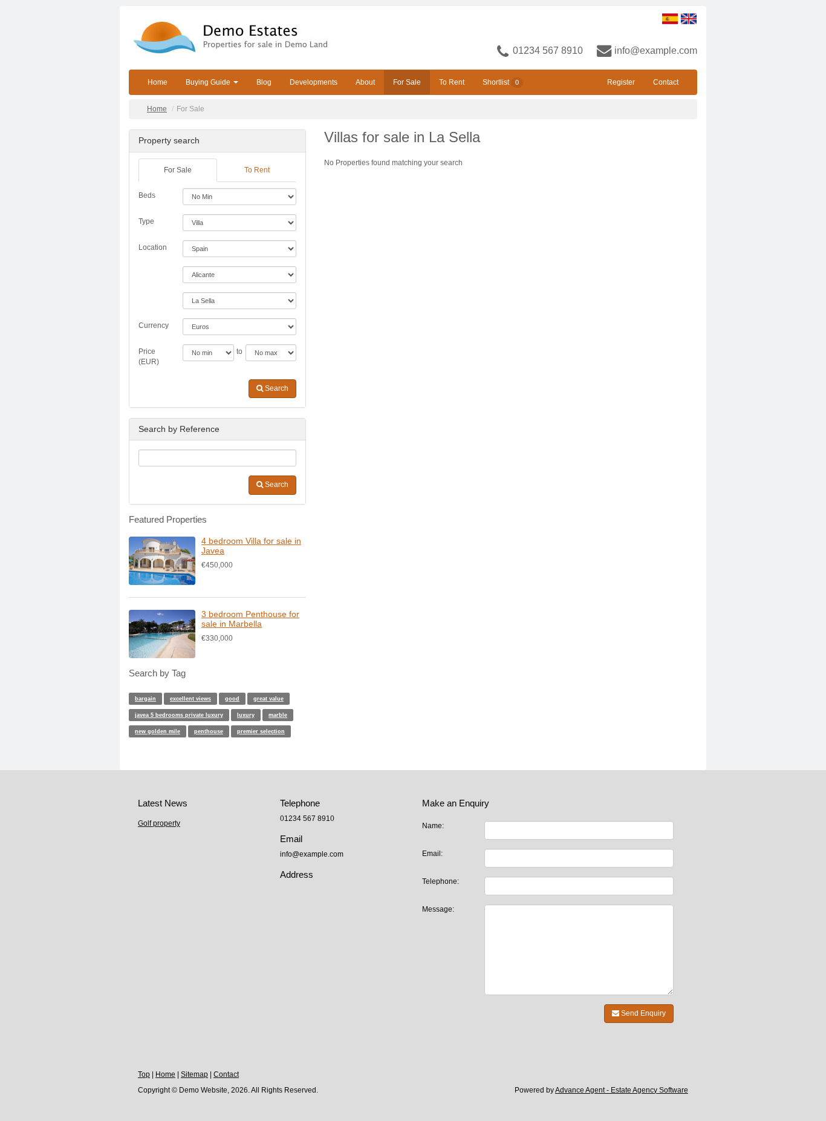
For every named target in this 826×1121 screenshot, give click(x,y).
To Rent (451, 82)
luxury (246, 715)
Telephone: (440, 881)
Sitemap (194, 1074)
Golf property (159, 823)
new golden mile (157, 731)
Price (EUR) (148, 356)
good (232, 699)
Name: (433, 826)
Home (157, 82)
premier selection (261, 731)
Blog (264, 82)
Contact (665, 82)
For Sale (407, 82)
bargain (145, 699)
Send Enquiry (642, 1013)
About (365, 82)
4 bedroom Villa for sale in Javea (251, 545)
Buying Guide (209, 82)
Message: (438, 909)
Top (144, 1074)
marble (277, 715)
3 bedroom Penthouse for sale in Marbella (250, 618)
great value (268, 699)
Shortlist (501, 82)
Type (146, 221)
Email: (432, 853)
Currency (153, 325)
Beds (146, 195)
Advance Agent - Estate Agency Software (621, 1090)
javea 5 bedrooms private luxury (179, 715)
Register (621, 82)
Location (152, 247)
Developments (313, 82)
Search (275, 388)
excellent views (190, 699)
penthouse (208, 731)
